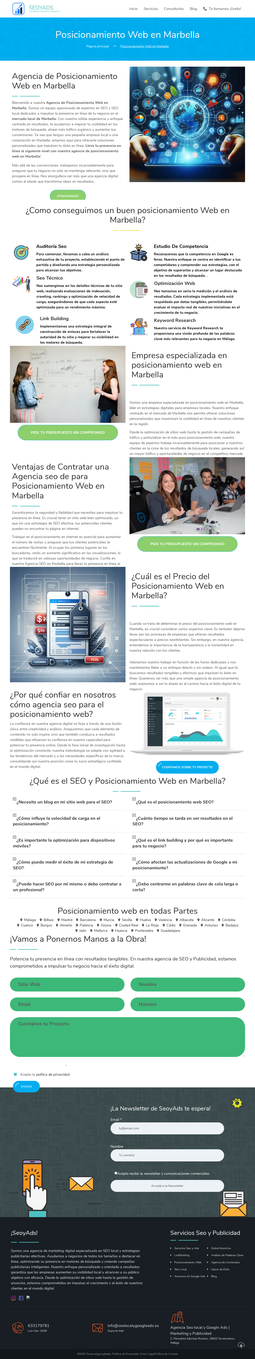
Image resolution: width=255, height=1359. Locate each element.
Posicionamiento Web (187, 1262)
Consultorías (174, 9)
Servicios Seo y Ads (186, 1248)
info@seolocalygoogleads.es (133, 1325)
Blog (193, 9)
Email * (116, 1119)
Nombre (117, 1146)
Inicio (133, 9)
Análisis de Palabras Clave (227, 1255)
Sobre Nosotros (221, 1248)
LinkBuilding (181, 1255)
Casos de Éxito (220, 1269)
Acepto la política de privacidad (40, 1067)
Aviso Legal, (147, 1354)
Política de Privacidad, (125, 1354)
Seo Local (180, 1269)
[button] (68, 802)
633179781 (38, 1325)
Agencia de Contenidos (225, 1262)
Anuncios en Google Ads (189, 1276)
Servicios (151, 9)
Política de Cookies (166, 1354)
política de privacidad (53, 1074)
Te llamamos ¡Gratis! (225, 9)
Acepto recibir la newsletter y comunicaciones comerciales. (163, 1173)
